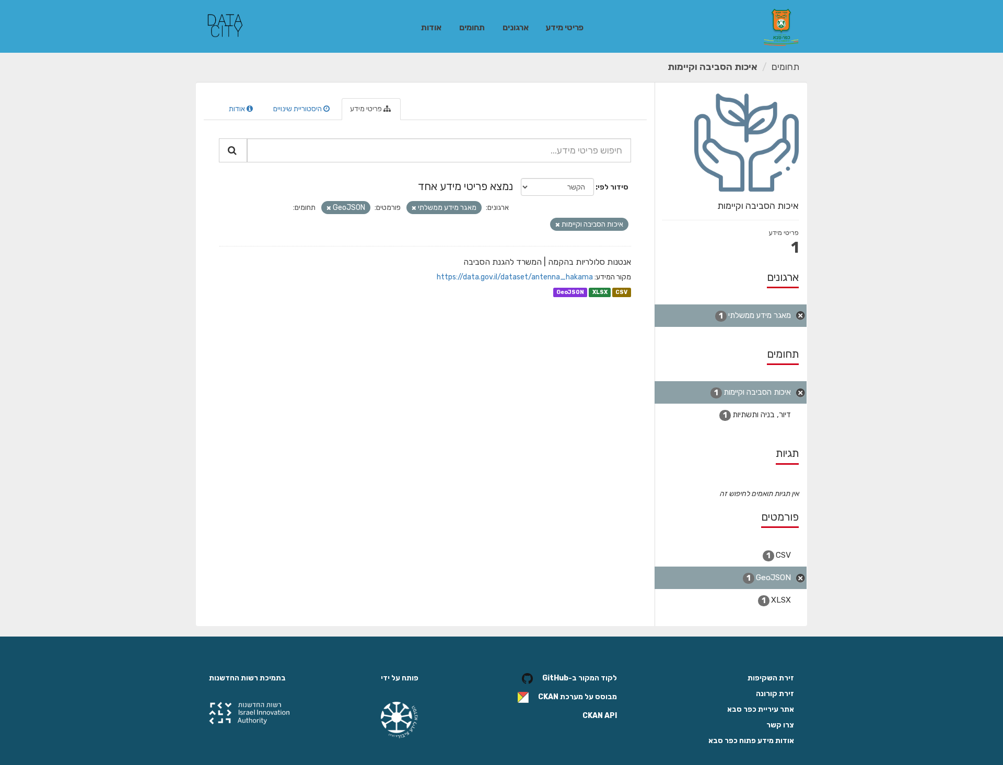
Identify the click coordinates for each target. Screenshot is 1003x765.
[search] (233, 150)
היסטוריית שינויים (298, 108)
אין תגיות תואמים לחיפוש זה (759, 493)
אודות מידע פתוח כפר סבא (751, 740)
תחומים (472, 27)
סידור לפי (613, 187)
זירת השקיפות (771, 678)
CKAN (548, 696)
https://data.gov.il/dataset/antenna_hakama (515, 277)
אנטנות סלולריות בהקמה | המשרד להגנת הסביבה (547, 262)
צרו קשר (780, 725)
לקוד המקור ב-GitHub (579, 678)
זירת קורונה (775, 693)
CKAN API (599, 715)
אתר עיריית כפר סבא (760, 709)
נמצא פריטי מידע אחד (465, 186)
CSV (621, 292)
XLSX (600, 292)
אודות (431, 27)
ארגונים (516, 27)
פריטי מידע (564, 27)
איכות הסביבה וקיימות (712, 67)
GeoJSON (570, 292)
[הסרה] (414, 208)
